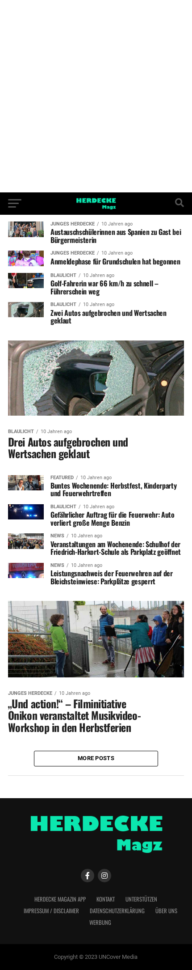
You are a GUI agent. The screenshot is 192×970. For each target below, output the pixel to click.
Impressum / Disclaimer (51, 910)
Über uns (166, 910)
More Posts (96, 758)
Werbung (100, 922)
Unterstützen (141, 899)
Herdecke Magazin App (60, 899)
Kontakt (105, 899)
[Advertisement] (96, 96)
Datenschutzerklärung (117, 910)
